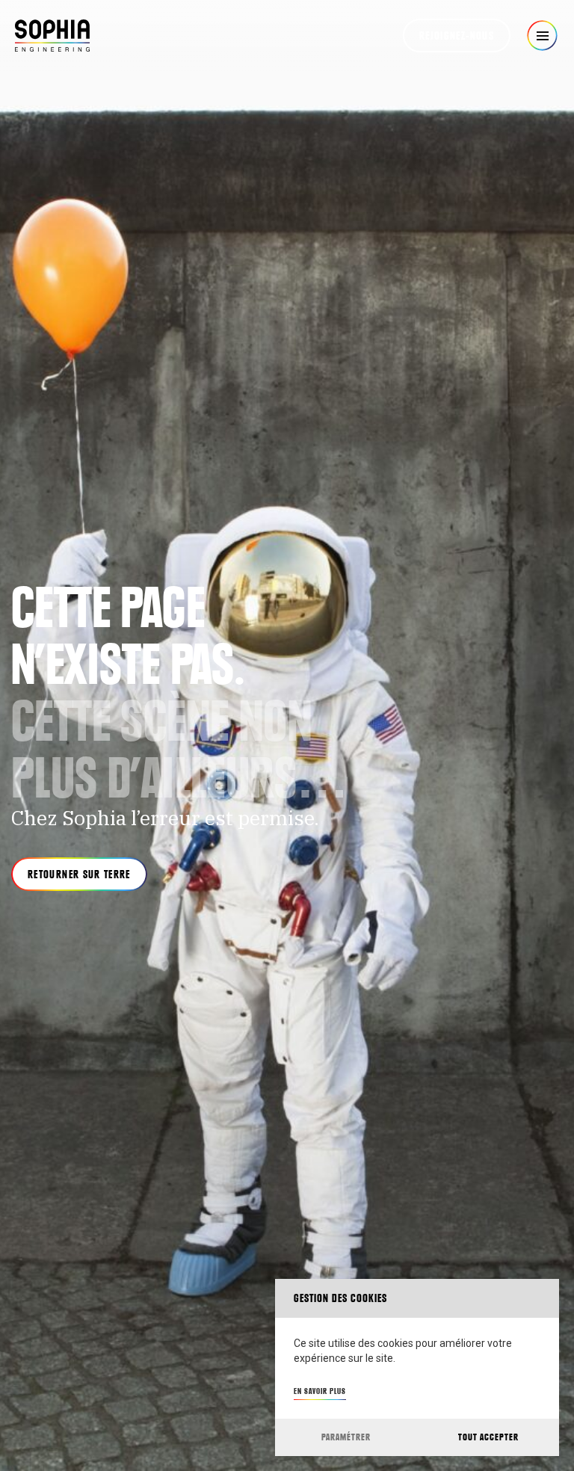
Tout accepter (488, 1437)
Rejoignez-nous (456, 36)
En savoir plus (320, 1391)
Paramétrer (346, 1437)
